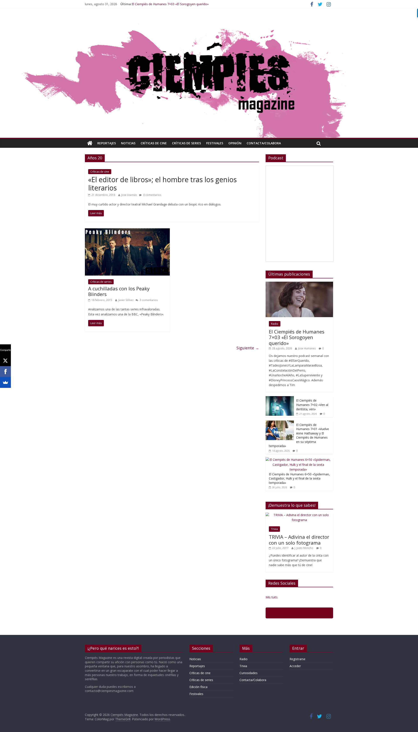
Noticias (128, 143)
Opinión (234, 143)
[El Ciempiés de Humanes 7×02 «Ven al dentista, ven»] (280, 398)
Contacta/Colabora (264, 143)
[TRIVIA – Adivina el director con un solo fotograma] (299, 515)
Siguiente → (247, 347)
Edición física (198, 687)
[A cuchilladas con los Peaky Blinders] (127, 231)
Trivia (274, 529)
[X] (5, 360)
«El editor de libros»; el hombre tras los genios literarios (162, 183)
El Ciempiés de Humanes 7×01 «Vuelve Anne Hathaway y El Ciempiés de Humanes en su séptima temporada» (299, 435)
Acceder (295, 666)
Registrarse (297, 659)
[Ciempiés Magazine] (209, 20)
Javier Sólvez (125, 300)
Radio (274, 324)
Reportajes (106, 143)
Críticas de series (186, 143)
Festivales (214, 143)
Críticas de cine (154, 143)
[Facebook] (5, 371)
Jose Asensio (129, 195)
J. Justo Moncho (304, 548)
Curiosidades (248, 673)
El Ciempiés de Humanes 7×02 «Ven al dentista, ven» (312, 404)
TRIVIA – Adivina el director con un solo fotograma (299, 539)
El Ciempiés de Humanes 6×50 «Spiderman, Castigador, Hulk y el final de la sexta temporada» (299, 478)
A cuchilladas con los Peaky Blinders (119, 291)
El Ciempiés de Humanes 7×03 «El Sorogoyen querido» (170, 4)
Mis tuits (272, 597)
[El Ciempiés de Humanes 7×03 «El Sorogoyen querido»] (299, 284)
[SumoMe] (5, 382)
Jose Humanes (307, 348)
